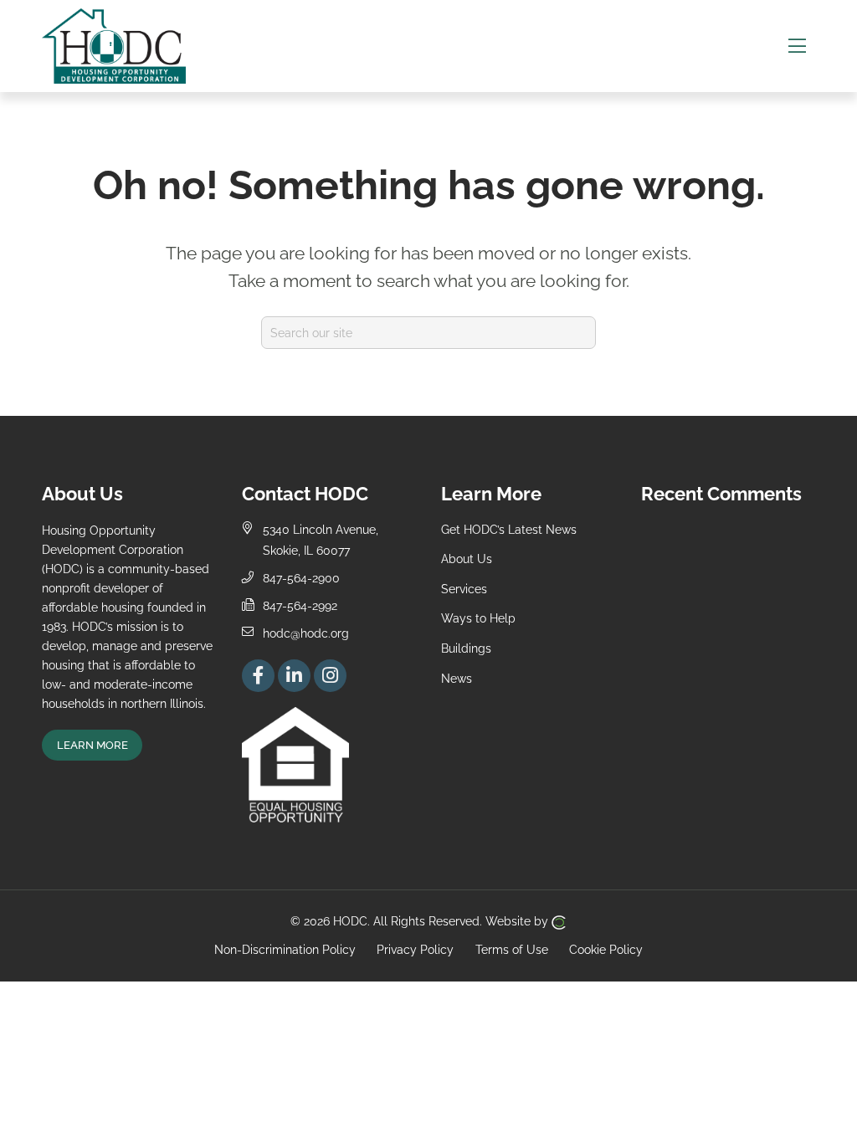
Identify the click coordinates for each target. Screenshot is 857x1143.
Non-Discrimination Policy (285, 949)
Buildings (466, 648)
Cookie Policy (606, 949)
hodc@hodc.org (306, 633)
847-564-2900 (301, 578)
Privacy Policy (415, 949)
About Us (466, 558)
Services (464, 589)
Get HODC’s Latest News (509, 529)
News (456, 678)
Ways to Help (478, 618)
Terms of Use (511, 949)
